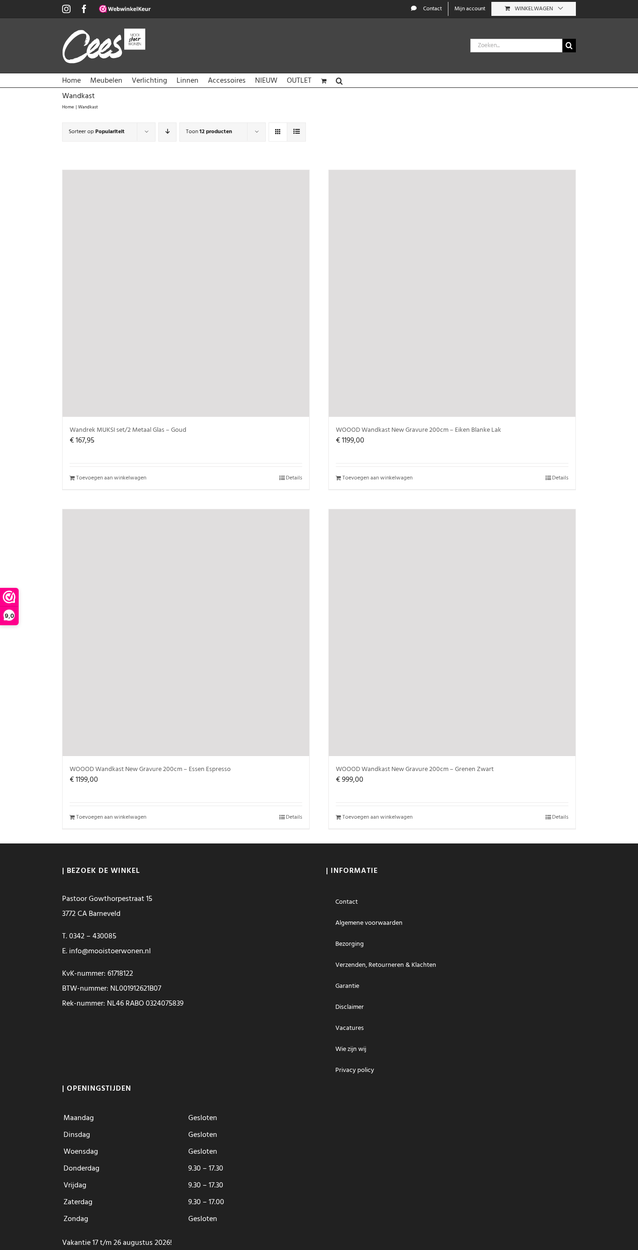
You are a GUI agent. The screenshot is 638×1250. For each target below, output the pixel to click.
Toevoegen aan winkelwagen (111, 478)
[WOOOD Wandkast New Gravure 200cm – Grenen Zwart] (452, 632)
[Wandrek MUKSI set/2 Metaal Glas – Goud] (186, 293)
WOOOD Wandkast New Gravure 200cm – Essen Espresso (150, 769)
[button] (339, 80)
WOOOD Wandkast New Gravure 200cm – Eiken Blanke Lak (418, 430)
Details (294, 478)
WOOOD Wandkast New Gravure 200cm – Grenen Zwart (415, 769)
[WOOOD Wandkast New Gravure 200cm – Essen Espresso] (186, 632)
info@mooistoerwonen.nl (110, 951)
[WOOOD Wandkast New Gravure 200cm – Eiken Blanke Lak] (452, 293)
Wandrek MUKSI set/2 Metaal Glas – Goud (128, 430)
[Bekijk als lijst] (296, 132)
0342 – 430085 (92, 936)
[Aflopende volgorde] (167, 132)
